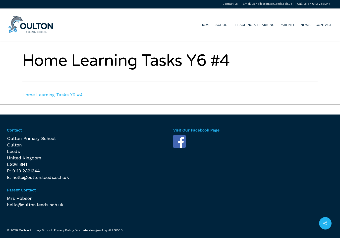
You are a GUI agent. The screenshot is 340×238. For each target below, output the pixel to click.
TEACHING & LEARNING (255, 24)
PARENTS (287, 24)
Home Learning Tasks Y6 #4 (52, 94)
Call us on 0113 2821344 (313, 3)
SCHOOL (223, 24)
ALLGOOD (115, 230)
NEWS (305, 24)
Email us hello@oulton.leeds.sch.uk (267, 3)
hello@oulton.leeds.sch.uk (40, 177)
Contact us (230, 3)
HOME (205, 24)
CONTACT (324, 24)
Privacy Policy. (64, 230)
